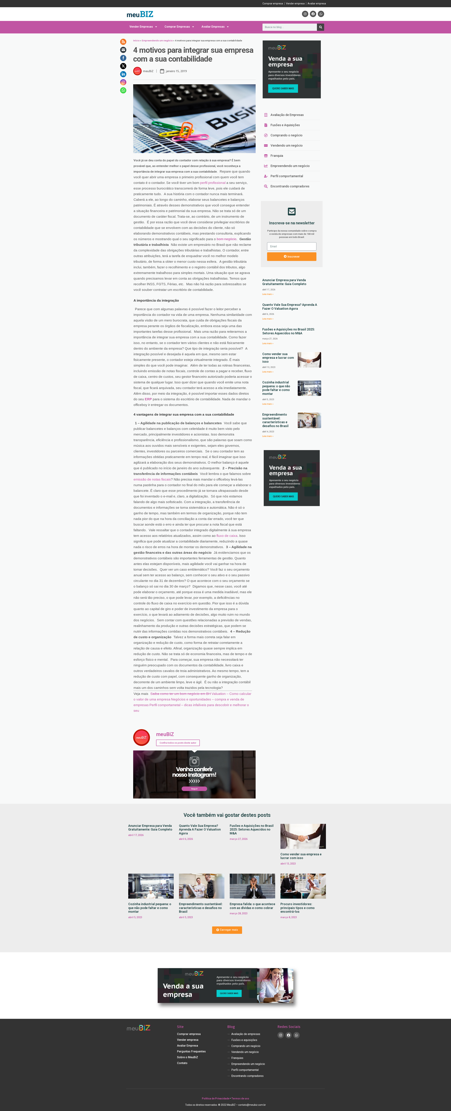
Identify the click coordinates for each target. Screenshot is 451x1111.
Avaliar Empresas (213, 26)
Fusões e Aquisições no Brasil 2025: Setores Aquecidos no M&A (288, 331)
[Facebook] (313, 14)
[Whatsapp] (321, 14)
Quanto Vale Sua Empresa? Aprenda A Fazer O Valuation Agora (289, 306)
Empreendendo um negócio (157, 40)
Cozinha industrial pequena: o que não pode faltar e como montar (276, 388)
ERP (148, 399)
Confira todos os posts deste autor (178, 742)
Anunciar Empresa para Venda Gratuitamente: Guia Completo (284, 282)
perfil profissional (213, 183)
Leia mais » (267, 294)
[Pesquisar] (320, 27)
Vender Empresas (141, 26)
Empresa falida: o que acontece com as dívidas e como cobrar (252, 906)
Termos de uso (240, 1098)
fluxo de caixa (227, 536)
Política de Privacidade (215, 1098)
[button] (227, 930)
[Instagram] (305, 14)
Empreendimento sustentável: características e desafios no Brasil (275, 420)
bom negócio (226, 239)
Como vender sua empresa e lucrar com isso (278, 357)
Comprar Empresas (177, 26)
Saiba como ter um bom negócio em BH (180, 694)
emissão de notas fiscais (152, 479)
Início (136, 40)
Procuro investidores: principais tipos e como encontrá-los (297, 907)
